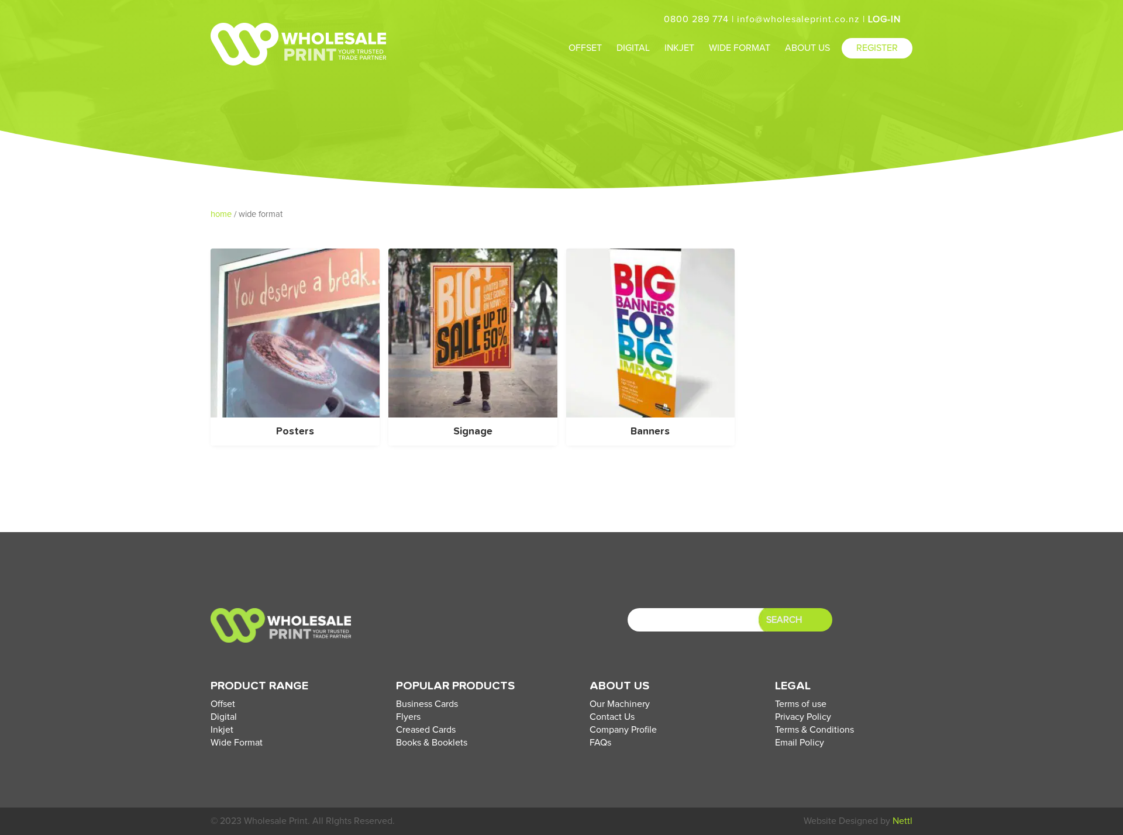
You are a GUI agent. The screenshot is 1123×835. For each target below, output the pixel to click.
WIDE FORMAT (739, 48)
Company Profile (623, 729)
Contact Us (612, 717)
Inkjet (222, 729)
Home (221, 214)
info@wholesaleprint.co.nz (798, 19)
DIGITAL (633, 48)
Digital (224, 717)
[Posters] (295, 414)
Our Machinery (620, 704)
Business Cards (427, 704)
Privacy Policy (803, 717)
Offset (223, 704)
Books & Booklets (431, 742)
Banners (650, 431)
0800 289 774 (696, 19)
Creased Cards (426, 729)
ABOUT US (807, 48)
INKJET (679, 48)
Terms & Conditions (814, 729)
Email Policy (799, 742)
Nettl (902, 821)
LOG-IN (886, 19)
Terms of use (800, 704)
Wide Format (237, 742)
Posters (295, 431)
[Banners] (650, 414)
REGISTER (877, 48)
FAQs (600, 742)
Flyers (408, 717)
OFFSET (585, 48)
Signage (472, 431)
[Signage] (472, 414)
